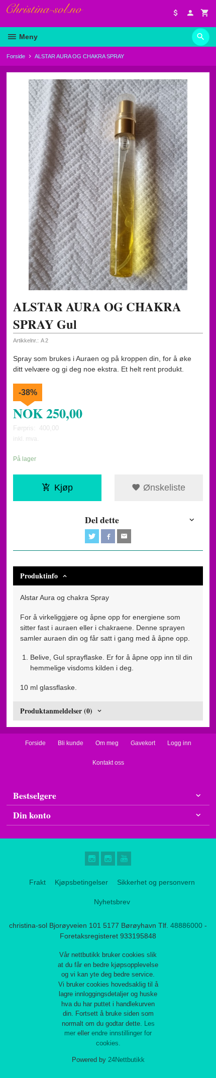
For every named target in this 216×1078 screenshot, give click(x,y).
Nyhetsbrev (112, 902)
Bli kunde (70, 743)
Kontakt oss (108, 762)
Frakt (37, 882)
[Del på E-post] (124, 536)
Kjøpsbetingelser (81, 882)
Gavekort (143, 743)
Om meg (107, 743)
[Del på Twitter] (92, 536)
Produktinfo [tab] (39, 575)
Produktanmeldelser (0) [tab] (56, 710)
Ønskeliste (163, 488)
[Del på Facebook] (108, 536)
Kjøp (63, 488)
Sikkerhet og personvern (156, 882)
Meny (27, 37)
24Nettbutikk (126, 1059)
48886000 (186, 925)
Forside (16, 56)
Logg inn (179, 743)
